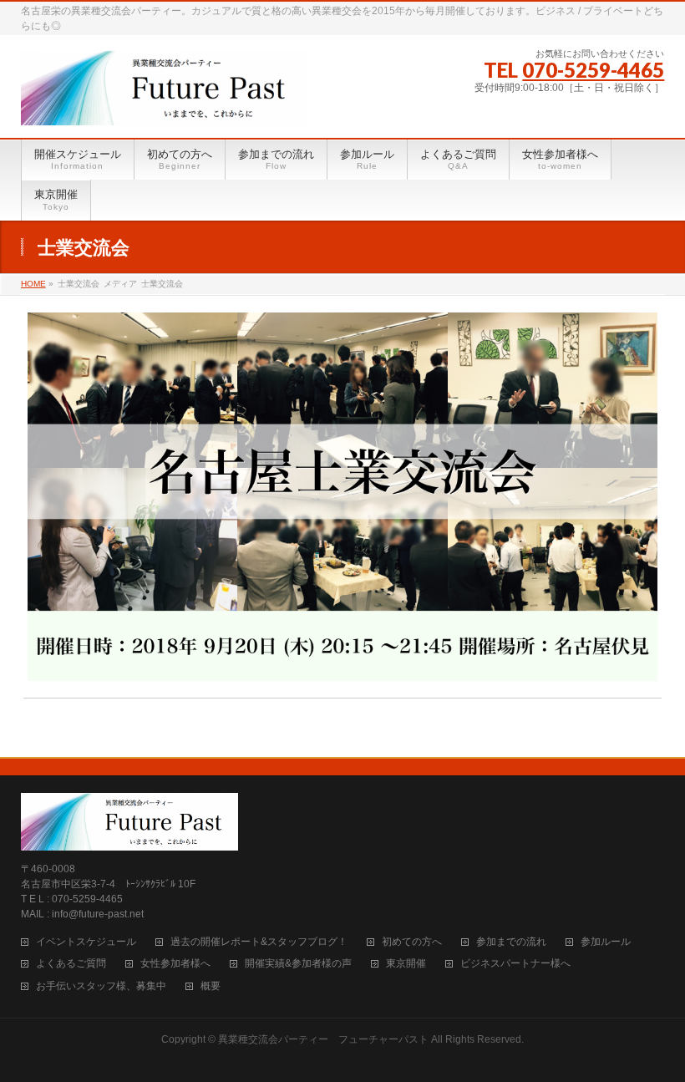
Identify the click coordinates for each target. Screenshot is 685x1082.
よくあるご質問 (71, 963)
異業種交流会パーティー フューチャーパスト (323, 1039)
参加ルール (606, 942)
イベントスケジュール (86, 942)
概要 (210, 986)
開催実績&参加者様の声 (298, 963)
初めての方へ (412, 942)
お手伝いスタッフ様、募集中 (101, 986)
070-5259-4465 (593, 70)
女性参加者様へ (175, 963)
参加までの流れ (511, 942)
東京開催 (406, 963)
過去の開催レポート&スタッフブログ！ (259, 942)
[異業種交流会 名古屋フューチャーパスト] (164, 106)
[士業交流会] (342, 496)
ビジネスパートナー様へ (515, 963)
